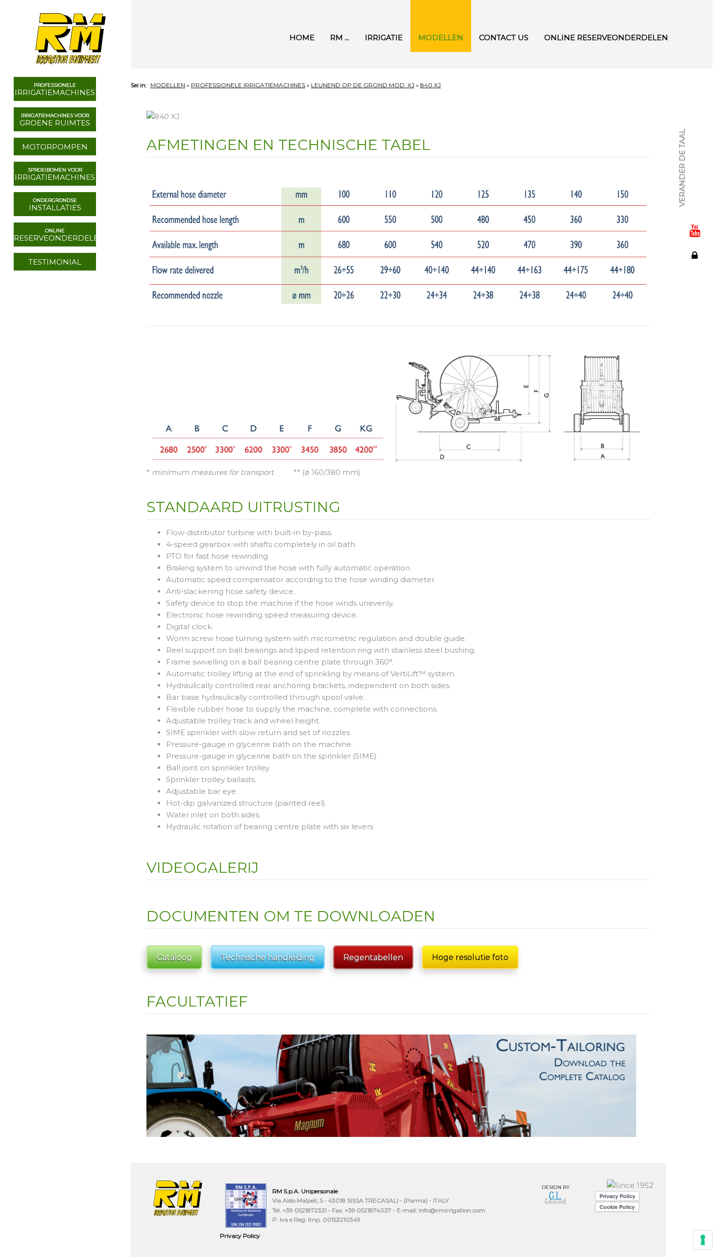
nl (695, 172)
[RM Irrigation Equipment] (69, 34)
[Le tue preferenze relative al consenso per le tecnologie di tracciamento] (703, 1240)
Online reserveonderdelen (606, 37)
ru (695, 162)
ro (695, 205)
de (695, 151)
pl (695, 194)
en (695, 119)
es (695, 140)
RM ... (339, 37)
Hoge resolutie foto (470, 957)
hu (695, 183)
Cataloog (174, 957)
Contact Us (503, 37)
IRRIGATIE (384, 37)
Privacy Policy (240, 1235)
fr (695, 129)
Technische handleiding (267, 957)
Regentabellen (373, 957)
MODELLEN (440, 37)
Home (301, 37)
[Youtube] (695, 230)
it (695, 108)
